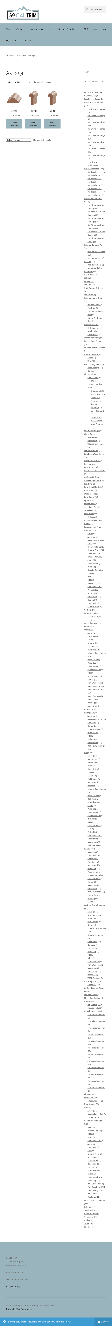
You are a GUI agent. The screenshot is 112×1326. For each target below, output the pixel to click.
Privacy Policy (13, 1286)
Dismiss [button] (105, 1321)
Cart (25, 40)
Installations (36, 29)
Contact (20, 29)
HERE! (68, 1321)
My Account (12, 40)
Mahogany (21, 55)
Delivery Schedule (67, 29)
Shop (8, 29)
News (50, 29)
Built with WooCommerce (19, 1309)
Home (12, 55)
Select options (14, 124)
